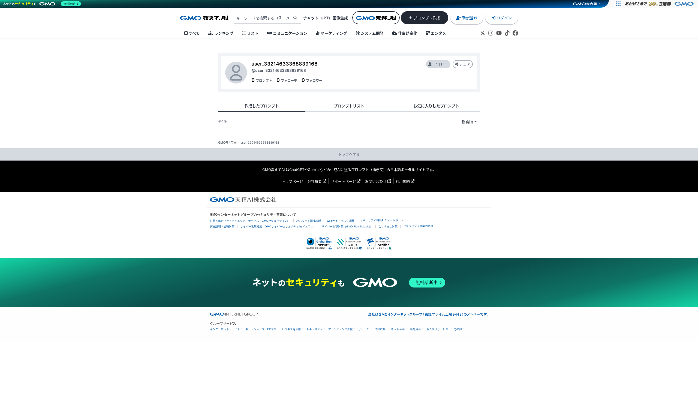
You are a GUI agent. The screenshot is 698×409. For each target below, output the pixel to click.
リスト (252, 33)
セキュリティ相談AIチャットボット (382, 220)
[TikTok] (507, 33)
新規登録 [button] (469, 17)
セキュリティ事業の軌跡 (418, 225)
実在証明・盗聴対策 (222, 226)
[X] (482, 33)
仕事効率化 (407, 33)
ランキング (223, 33)
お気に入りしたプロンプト (436, 105)
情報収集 (380, 329)
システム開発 (372, 33)
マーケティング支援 (340, 329)
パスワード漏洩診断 (308, 220)
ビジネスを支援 (291, 329)
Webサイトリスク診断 (340, 220)
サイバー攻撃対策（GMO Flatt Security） (347, 226)
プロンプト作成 (426, 18)
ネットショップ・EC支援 (260, 329)
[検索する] (295, 17)
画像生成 (340, 18)
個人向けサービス (437, 329)
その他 (458, 329)
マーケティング (334, 33)
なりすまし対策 (388, 226)
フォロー (441, 64)
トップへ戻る (349, 154)
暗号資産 (415, 329)
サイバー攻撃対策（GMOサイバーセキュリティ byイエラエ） (278, 226)
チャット (310, 18)
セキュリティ (314, 329)
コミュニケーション (290, 33)
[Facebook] (515, 33)
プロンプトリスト (349, 105)
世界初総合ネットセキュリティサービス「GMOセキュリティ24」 (250, 220)
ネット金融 (398, 329)
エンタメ (438, 33)
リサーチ (363, 329)
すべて (194, 33)
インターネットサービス (225, 329)
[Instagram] (491, 33)
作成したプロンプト (262, 105)
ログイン (504, 17)
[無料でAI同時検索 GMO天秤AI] (376, 17)
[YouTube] (499, 33)
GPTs (325, 18)
